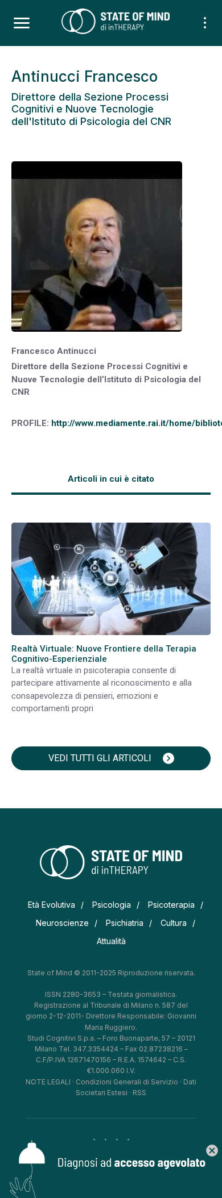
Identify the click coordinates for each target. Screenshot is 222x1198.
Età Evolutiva (51, 904)
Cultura (174, 923)
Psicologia (111, 904)
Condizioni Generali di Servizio (127, 1082)
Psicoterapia (171, 904)
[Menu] (21, 23)
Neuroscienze (62, 923)
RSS (139, 1092)
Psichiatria (124, 923)
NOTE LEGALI (48, 1082)
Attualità (111, 941)
